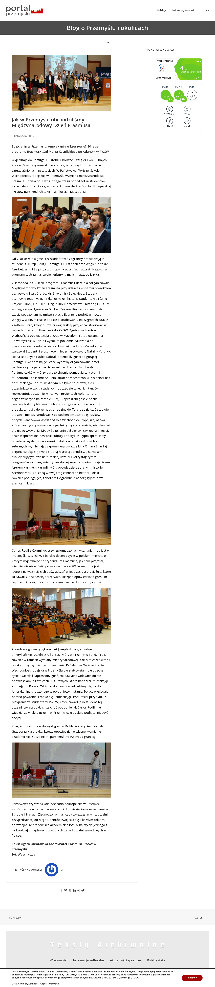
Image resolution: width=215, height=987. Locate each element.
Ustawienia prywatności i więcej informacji (35, 983)
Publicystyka (156, 960)
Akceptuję (192, 977)
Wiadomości (33, 869)
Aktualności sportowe (126, 960)
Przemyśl (18, 869)
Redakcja (161, 10)
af (62, 869)
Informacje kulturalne (88, 960)
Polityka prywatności (183, 10)
